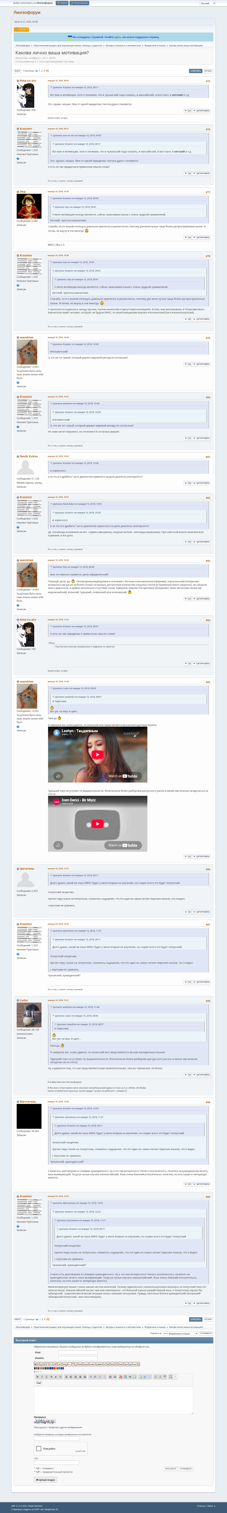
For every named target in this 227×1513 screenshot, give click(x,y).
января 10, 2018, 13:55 (58, 1101)
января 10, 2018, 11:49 (58, 681)
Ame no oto (28, 81)
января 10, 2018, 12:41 (58, 1000)
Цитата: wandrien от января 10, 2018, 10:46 (76, 403)
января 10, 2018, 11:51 (58, 868)
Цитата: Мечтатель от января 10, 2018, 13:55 (78, 1203)
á (34, 1371)
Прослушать (40, 1427)
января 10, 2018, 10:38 (58, 255)
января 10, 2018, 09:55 (58, 80)
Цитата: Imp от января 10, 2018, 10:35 (73, 262)
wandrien (27, 337)
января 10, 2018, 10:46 (58, 337)
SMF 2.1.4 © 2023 (19, 1506)
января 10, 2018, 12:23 (58, 924)
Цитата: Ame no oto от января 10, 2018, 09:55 (77, 135)
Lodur (24, 1000)
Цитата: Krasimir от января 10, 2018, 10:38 (75, 344)
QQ (189, 110)
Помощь (201, 1505)
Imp (23, 191)
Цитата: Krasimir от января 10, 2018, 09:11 (75, 87)
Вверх (18, 1319)
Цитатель (27, 869)
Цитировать (202, 110)
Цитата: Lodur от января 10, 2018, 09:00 (74, 688)
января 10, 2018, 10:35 (58, 191)
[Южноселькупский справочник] (18, 158)
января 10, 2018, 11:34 (58, 619)
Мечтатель (28, 1102)
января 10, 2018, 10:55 (58, 456)
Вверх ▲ (211, 1505)
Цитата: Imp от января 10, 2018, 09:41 (75, 207)
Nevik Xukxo (29, 456)
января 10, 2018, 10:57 (58, 497)
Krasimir (26, 129)
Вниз (17, 71)
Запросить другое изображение (65, 1427)
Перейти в (155, 1333)
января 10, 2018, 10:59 (58, 560)
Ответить (196, 71)
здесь (117, 37)
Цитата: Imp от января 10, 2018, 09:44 (73, 566)
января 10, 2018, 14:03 (58, 1196)
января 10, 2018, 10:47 (58, 396)
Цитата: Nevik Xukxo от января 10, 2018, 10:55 (77, 503)
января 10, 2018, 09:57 (58, 128)
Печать (208, 71)
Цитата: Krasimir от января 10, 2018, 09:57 (75, 626)
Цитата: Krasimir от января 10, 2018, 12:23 (75, 1108)
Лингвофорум (26, 12)
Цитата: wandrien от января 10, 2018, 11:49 (76, 1007)
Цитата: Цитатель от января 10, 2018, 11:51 (77, 930)
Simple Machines (35, 1506)
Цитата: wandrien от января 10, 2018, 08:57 (78, 696)
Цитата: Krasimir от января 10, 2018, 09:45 (75, 198)
